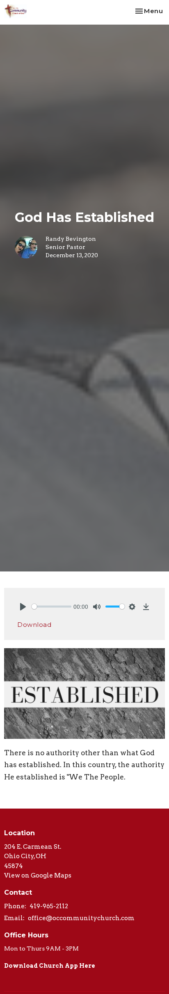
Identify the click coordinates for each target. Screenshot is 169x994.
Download (34, 624)
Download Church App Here (49, 965)
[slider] (51, 606)
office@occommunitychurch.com (81, 918)
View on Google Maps (37, 875)
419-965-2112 (49, 906)
